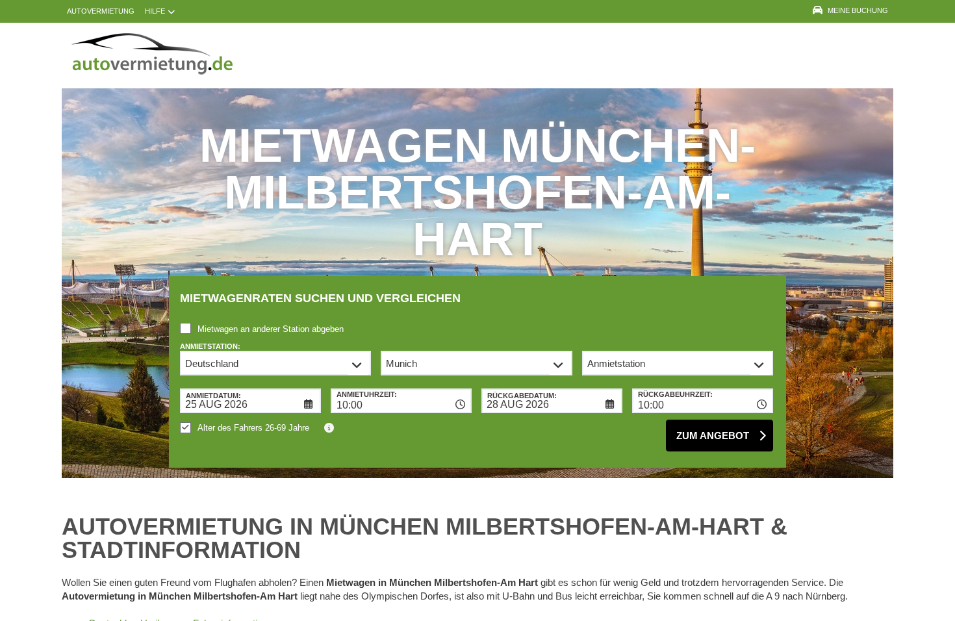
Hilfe (155, 11)
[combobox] (401, 401)
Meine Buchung (858, 10)
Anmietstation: (210, 346)
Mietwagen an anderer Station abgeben (270, 329)
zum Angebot (712, 435)
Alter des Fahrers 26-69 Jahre (253, 428)
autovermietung (100, 11)
